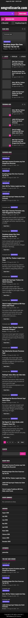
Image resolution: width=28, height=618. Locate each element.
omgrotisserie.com (14, 7)
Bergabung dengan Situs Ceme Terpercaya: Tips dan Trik (6, 74)
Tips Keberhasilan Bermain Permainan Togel (13, 352)
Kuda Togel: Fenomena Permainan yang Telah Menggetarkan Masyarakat (6, 64)
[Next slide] (25, 29)
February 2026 (6, 534)
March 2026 (5, 531)
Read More (7, 226)
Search (4, 449)
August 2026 (5, 513)
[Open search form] (12, 13)
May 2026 (4, 523)
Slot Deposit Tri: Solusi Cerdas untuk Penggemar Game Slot (12, 423)
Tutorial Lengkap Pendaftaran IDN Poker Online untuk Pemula (6, 130)
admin (6, 49)
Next (22, 442)
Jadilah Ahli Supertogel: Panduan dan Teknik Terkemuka (6, 94)
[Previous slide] (23, 29)
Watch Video (22, 14)
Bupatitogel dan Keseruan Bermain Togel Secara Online (14, 399)
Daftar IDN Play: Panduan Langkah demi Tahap (6, 84)
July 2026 (4, 516)
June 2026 (5, 520)
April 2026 (5, 527)
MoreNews (10, 616)
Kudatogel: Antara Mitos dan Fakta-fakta (13, 375)
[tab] (5, 57)
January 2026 (5, 538)
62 (18, 442)
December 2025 (6, 541)
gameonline (7, 41)
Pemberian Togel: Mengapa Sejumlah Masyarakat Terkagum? (12, 328)
